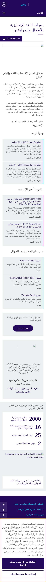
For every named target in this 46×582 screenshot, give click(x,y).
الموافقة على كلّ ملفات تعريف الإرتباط (23, 563)
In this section (13, 38)
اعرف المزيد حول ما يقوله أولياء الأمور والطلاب (23, 390)
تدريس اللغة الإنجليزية (34, 515)
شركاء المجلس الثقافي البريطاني (29, 509)
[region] (23, 550)
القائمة (40, 13)
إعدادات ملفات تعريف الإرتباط (23, 574)
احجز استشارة (23, 328)
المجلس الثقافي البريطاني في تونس (28, 504)
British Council (36, 5)
